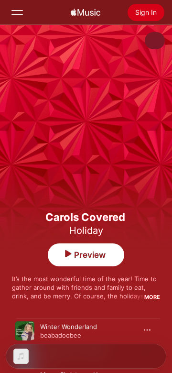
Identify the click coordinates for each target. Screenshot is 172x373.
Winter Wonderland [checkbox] (68, 326)
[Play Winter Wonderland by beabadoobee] (24, 330)
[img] (85, 12)
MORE (152, 297)
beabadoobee (60, 335)
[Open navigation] (17, 12)
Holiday (86, 230)
